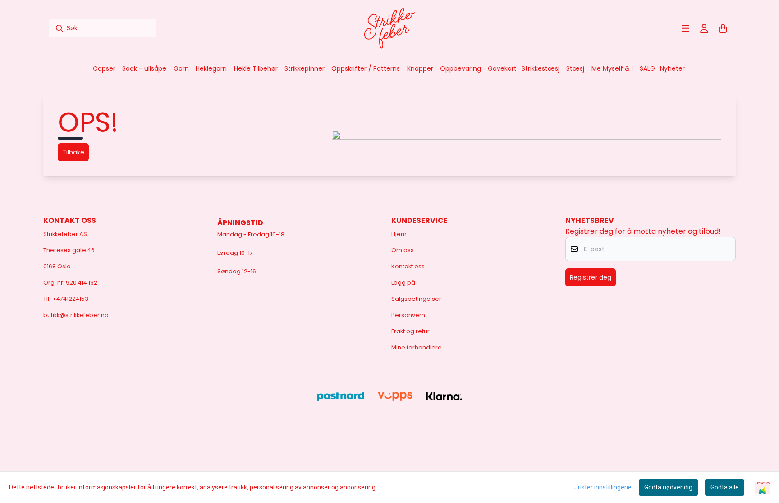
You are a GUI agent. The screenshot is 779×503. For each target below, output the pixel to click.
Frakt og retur (410, 331)
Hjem (399, 234)
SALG (647, 68)
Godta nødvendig (668, 487)
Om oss (402, 250)
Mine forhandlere (416, 347)
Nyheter (672, 68)
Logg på (403, 282)
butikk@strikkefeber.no (76, 315)
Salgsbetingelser (416, 299)
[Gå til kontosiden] (704, 28)
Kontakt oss (408, 266)
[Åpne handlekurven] (723, 28)
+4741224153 (70, 299)
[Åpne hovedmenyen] (685, 28)
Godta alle (724, 487)
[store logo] (389, 28)
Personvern (408, 315)
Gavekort (502, 68)
